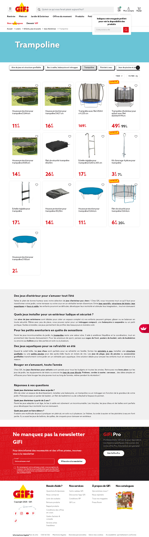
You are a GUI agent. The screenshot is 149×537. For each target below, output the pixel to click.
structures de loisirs (121, 304)
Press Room (97, 502)
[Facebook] (15, 513)
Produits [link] (79, 16)
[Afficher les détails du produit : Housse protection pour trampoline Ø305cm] (24, 145)
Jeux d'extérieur (50, 29)
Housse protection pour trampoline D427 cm (55, 112)
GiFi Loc (72, 502)
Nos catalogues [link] (15, 23)
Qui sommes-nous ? (100, 491)
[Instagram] (21, 513)
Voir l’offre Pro (113, 453)
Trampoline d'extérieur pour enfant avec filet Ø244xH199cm (124, 113)
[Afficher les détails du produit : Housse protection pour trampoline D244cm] (24, 95)
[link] (80, 20)
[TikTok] (15, 520)
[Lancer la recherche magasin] (126, 30)
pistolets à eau (105, 351)
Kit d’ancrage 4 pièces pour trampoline (123, 161)
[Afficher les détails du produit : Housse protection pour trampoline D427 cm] (58, 95)
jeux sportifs (105, 304)
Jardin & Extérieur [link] (40, 16)
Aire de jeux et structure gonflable (26, 68)
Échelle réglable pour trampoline (21, 210)
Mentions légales (59, 535)
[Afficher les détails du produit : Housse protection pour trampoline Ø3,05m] (58, 193)
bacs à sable (33, 306)
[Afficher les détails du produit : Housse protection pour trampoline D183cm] (24, 242)
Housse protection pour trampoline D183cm (22, 258)
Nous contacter (52, 495)
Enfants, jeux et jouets (32, 29)
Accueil (9, 29)
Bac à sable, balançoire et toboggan (62, 68)
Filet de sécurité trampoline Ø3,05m (57, 161)
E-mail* (17, 459)
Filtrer (131, 76)
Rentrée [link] (11, 16)
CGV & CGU (45, 535)
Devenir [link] (32, 23)
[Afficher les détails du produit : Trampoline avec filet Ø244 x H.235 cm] (91, 95)
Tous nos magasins (100, 499)
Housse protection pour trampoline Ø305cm (22, 161)
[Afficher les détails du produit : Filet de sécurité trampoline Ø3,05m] (58, 145)
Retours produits (53, 502)
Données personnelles (77, 535)
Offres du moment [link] (62, 16)
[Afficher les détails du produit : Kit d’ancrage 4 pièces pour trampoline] (124, 145)
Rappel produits (52, 506)
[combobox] (75, 9)
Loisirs (18, 29)
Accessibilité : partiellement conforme (121, 535)
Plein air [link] (23, 16)
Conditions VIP (75, 499)
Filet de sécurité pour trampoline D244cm (121, 210)
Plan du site (33, 535)
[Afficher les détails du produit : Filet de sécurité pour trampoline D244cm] (124, 193)
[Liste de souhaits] (36, 86)
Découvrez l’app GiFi (77, 495)
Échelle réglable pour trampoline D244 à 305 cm (90, 161)
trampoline (58, 335)
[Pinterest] (33, 513)
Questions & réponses (55, 491)
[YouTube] (27, 513)
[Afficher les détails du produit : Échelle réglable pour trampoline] (24, 193)
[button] (119, 9)
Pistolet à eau (106, 68)
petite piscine (37, 354)
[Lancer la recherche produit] (39, 9)
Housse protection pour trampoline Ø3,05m (55, 210)
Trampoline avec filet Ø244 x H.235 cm (90, 112)
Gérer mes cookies (96, 535)
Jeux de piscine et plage (128, 68)
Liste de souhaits (53, 499)
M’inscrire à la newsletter (71, 461)
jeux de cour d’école (72, 373)
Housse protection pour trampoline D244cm (22, 112)
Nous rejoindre (98, 495)
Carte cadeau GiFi (76, 491)
